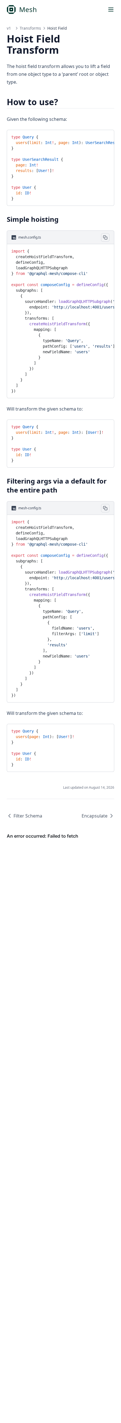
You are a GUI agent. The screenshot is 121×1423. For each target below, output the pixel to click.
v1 (9, 28)
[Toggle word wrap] (96, 136)
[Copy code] (105, 136)
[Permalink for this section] (63, 102)
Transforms (30, 28)
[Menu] (110, 9)
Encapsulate (94, 816)
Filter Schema (28, 816)
